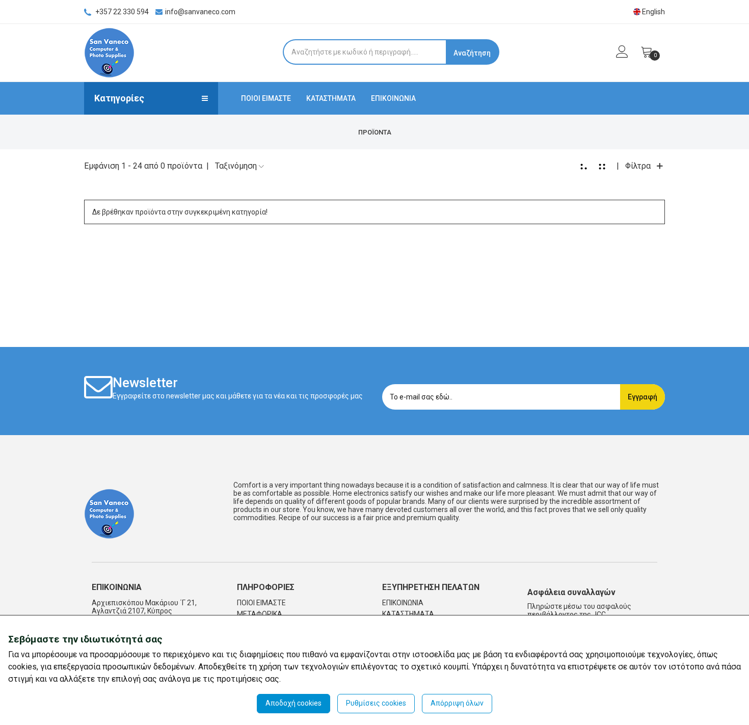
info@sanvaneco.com (200, 12)
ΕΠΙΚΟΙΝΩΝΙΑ (393, 98)
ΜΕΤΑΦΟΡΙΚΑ (259, 614)
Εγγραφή (642, 397)
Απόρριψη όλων (457, 703)
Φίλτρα (638, 166)
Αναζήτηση (472, 53)
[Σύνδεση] (617, 54)
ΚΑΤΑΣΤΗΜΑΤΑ (331, 98)
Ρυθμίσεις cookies (376, 703)
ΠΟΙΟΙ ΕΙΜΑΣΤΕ (266, 98)
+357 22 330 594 (121, 12)
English (652, 12)
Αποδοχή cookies (293, 703)
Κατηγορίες (119, 98)
